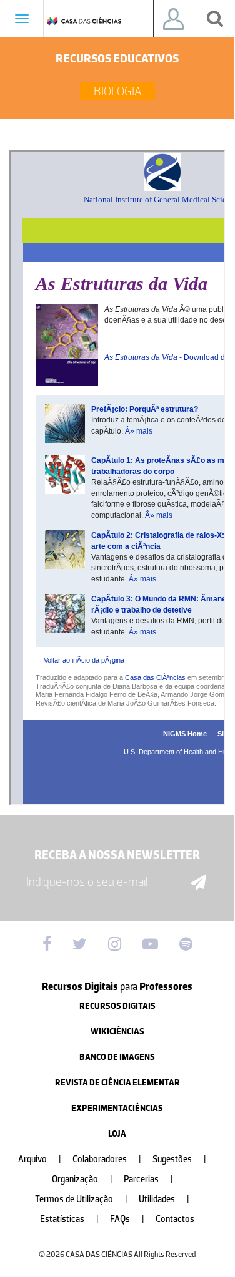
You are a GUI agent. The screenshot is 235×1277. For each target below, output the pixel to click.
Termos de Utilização (81, 1199)
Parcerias (148, 1179)
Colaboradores (106, 1159)
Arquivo (39, 1159)
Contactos (175, 1219)
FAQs (127, 1219)
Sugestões (179, 1159)
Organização (82, 1179)
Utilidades (164, 1199)
